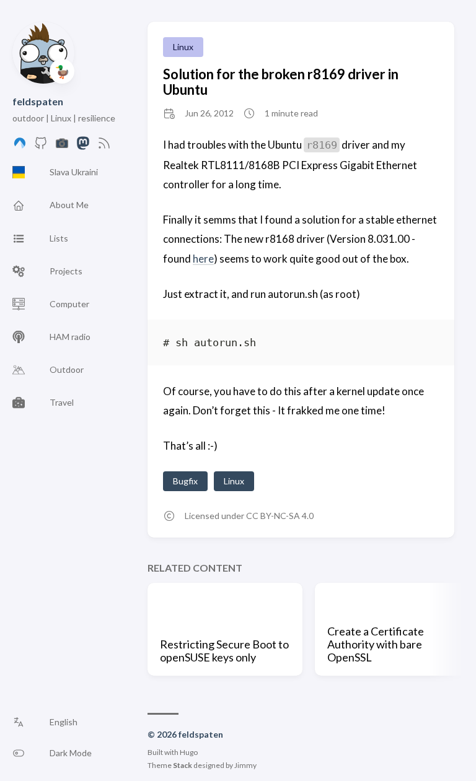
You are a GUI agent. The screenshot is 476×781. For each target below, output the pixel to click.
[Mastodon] (83, 146)
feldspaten (37, 101)
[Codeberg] (19, 146)
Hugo (189, 752)
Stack (182, 765)
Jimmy (245, 765)
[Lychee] (62, 146)
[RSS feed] (104, 146)
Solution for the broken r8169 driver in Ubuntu (281, 82)
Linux (183, 46)
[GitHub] (40, 146)
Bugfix (185, 481)
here (203, 258)
